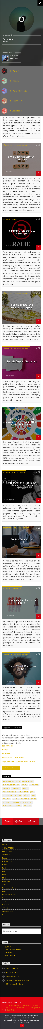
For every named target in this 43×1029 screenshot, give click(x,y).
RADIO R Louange (19, 91)
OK (22, 1026)
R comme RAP (17, 101)
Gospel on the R (18, 111)
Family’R (15, 81)
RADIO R (15, 71)
